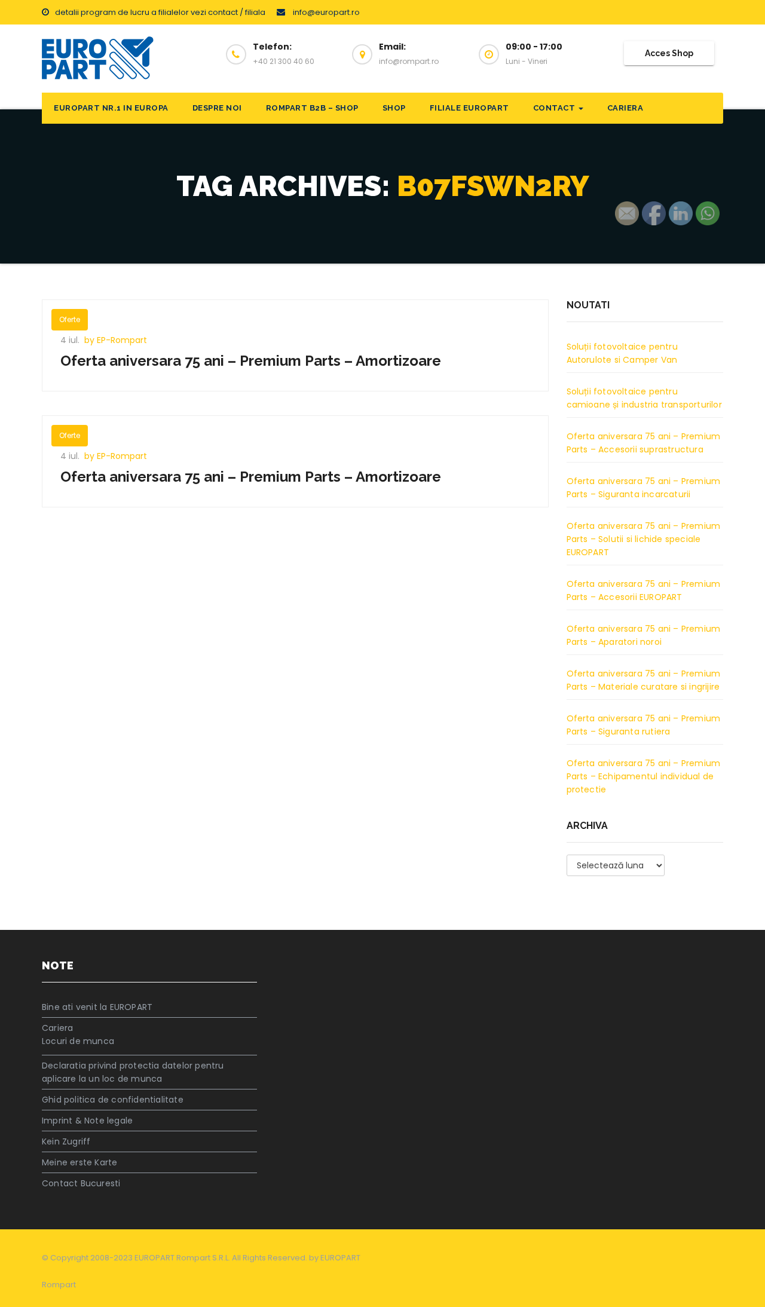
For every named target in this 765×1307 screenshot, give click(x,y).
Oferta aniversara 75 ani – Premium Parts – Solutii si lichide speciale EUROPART (644, 539)
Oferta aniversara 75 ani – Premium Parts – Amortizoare (250, 360)
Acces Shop (669, 53)
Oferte (69, 319)
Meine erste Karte (79, 1162)
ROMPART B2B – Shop (312, 107)
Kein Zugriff (66, 1141)
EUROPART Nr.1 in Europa (111, 107)
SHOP (394, 107)
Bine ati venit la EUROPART (97, 1007)
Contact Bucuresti (81, 1183)
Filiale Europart (469, 107)
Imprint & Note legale (87, 1121)
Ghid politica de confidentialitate (112, 1100)
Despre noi (217, 107)
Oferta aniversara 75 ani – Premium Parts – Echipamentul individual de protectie (644, 776)
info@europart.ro (325, 12)
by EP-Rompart (115, 340)
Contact (555, 107)
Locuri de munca (78, 1041)
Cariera (625, 107)
